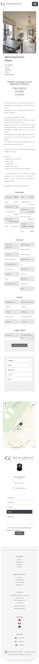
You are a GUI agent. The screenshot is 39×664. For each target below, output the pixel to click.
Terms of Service (23, 661)
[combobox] (19, 360)
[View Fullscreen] (5, 410)
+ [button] (5, 404)
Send (19, 533)
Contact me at (19, 345)
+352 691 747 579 (19, 606)
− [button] (5, 406)
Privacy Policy (11, 661)
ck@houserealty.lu (20, 488)
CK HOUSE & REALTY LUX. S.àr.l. (19, 595)
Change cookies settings (15, 652)
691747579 (20, 483)
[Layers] (33, 404)
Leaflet (34, 446)
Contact (19, 94)
